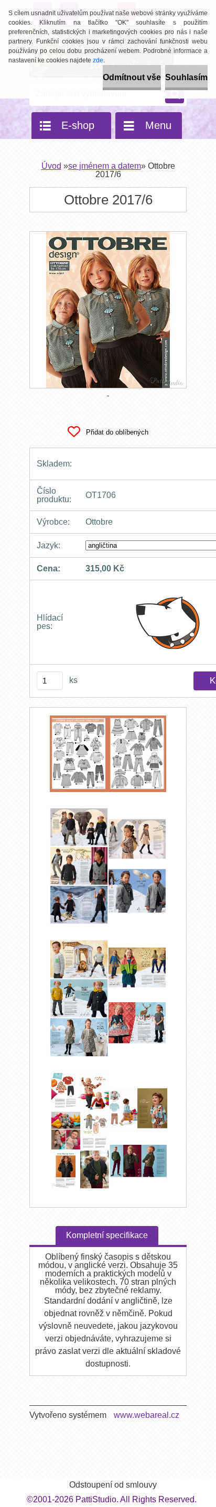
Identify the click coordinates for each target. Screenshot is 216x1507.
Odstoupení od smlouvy (113, 1484)
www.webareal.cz (146, 1415)
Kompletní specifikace (107, 1235)
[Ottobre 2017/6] (108, 759)
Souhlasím (186, 77)
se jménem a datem (104, 165)
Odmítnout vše (132, 77)
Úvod (51, 165)
